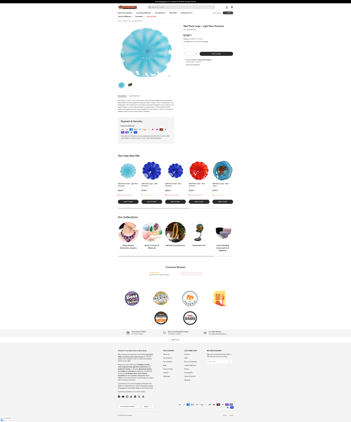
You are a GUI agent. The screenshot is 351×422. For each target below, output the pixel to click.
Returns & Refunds (190, 362)
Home (119, 21)
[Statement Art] (199, 232)
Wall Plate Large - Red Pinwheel (197, 185)
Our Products (167, 358)
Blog (164, 365)
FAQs (186, 358)
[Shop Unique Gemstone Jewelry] (128, 232)
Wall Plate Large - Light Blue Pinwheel (132, 21)
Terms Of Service (190, 376)
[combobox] (181, 7)
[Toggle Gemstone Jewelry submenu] (133, 13)
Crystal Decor (160, 13)
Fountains (139, 16)
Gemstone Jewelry (125, 13)
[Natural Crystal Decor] (175, 232)
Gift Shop (173, 13)
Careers (166, 373)
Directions (217, 13)
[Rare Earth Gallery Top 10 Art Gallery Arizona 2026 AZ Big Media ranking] (161, 318)
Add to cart (216, 54)
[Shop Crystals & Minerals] (152, 232)
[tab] (122, 96)
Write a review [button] (191, 274)
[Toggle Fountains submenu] (144, 16)
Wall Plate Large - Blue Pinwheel (149, 185)
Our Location (167, 362)
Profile (231, 415)
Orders (225, 415)
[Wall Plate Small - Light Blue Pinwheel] (128, 170)
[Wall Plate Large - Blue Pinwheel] (151, 170)
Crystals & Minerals (143, 13)
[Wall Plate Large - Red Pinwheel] (199, 170)
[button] (232, 7)
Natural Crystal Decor (175, 245)
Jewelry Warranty (190, 365)
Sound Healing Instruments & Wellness (222, 248)
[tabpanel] (146, 106)
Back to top (175, 340)
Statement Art (186, 13)
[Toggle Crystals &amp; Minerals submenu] (152, 13)
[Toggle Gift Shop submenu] (178, 13)
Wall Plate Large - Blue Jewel (220, 185)
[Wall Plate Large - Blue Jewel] (222, 170)
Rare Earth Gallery (127, 415)
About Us (166, 354)
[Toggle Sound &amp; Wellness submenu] (132, 16)
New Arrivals (151, 16)
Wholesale (166, 376)
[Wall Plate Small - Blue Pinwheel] (175, 170)
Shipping (186, 39)
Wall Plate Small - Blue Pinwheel (173, 185)
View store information (193, 64)
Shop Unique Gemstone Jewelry (128, 246)
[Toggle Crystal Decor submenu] (166, 13)
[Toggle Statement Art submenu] (193, 13)
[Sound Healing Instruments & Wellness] (223, 232)
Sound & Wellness (124, 16)
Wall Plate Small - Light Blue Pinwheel (128, 185)
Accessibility (188, 373)
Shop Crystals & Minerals (152, 246)
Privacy (186, 369)
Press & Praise (168, 369)
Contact (187, 354)
